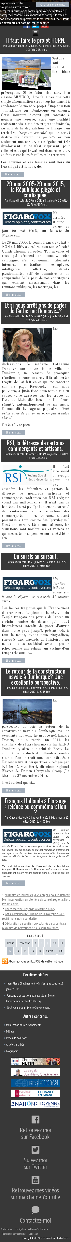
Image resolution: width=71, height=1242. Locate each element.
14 (25, 951)
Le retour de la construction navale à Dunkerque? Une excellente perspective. (35, 676)
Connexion (33, 1233)
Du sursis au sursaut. (36, 556)
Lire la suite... (12, 174)
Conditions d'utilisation (36, 1229)
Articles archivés (15, 1044)
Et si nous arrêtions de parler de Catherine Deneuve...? (35, 307)
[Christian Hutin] (35, 1065)
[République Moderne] (35, 1097)
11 (62, 943)
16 (40, 951)
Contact (4, 1229)
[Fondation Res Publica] (35, 1086)
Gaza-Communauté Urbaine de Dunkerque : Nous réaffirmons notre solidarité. (33, 916)
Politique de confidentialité (14, 1233)
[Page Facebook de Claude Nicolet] (26, 27)
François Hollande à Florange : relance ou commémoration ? (35, 806)
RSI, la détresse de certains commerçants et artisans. (35, 445)
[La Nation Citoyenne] (35, 1108)
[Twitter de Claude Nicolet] (35, 27)
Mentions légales (17, 1229)
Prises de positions (16, 1038)
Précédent (24, 943)
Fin (61, 951)
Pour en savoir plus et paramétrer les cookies (34, 21)
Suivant (50, 951)
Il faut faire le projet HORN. (35, 39)
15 (32, 951)
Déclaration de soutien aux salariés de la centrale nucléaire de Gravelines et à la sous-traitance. (34, 925)
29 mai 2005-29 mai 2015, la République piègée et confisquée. (36, 189)
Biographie (12, 1051)
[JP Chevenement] (35, 1075)
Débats (10, 1031)
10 (54, 943)
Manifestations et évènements (23, 1025)
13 (17, 951)
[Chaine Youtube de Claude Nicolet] (45, 27)
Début (10, 943)
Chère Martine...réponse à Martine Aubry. (30, 909)
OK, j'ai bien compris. (52, 4)
